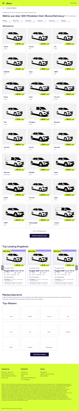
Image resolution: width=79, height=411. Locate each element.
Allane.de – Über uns (7, 372)
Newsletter (43, 372)
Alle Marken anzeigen (39, 354)
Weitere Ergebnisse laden (39, 236)
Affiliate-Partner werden (47, 374)
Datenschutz (24, 374)
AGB (22, 376)
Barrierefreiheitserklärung (28, 378)
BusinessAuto (44, 376)
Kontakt (74, 3)
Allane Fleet (5, 378)
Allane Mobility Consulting (9, 376)
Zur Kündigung (25, 379)
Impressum (24, 372)
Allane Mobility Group (8, 374)
